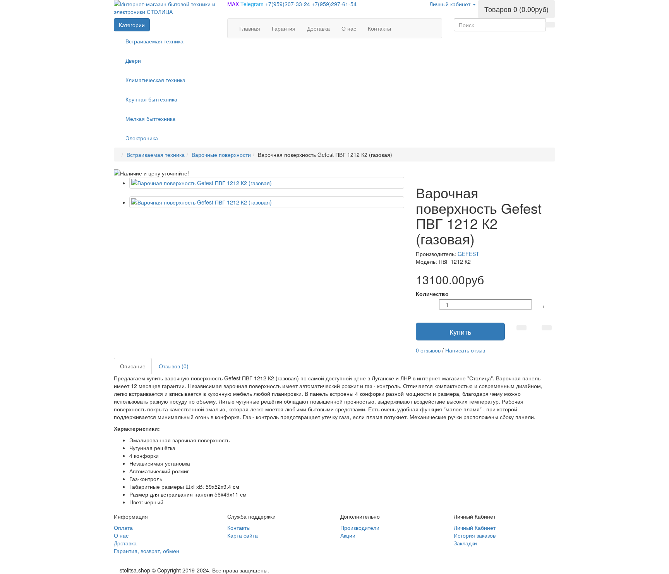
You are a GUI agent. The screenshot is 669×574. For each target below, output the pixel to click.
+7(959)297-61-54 (334, 4)
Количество (432, 293)
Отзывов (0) (174, 366)
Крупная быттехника (151, 99)
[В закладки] (521, 327)
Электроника (141, 138)
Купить (460, 332)
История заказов (475, 535)
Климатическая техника (155, 80)
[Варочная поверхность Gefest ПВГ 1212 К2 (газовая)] (266, 183)
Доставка (125, 543)
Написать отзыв (465, 350)
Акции (347, 535)
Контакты (238, 527)
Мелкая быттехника (150, 118)
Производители (359, 527)
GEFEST (468, 254)
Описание (133, 366)
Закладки (465, 543)
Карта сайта (242, 535)
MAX (233, 4)
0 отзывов (428, 350)
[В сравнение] (547, 327)
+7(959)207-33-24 (288, 4)
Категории (132, 25)
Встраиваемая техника (154, 41)
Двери (133, 60)
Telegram (252, 4)
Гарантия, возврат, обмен (146, 551)
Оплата (123, 527)
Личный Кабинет (475, 527)
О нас (121, 535)
